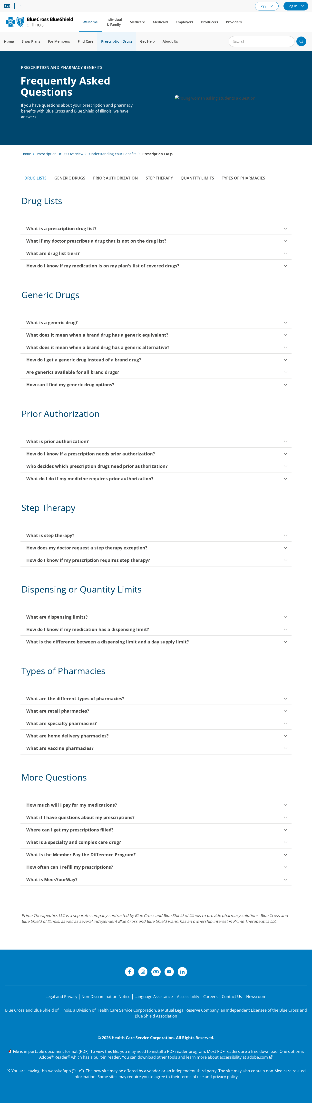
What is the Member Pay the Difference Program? (81, 855)
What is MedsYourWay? (52, 879)
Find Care (85, 41)
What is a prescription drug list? (61, 228)
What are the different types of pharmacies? (75, 698)
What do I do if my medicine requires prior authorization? (90, 478)
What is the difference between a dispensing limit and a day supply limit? (107, 642)
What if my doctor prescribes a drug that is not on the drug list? (96, 241)
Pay (264, 6)
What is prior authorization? (57, 441)
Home (9, 41)
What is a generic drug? (52, 322)
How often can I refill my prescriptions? (69, 867)
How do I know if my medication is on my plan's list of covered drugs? (102, 266)
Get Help (147, 41)
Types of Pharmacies (243, 178)
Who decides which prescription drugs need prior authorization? (97, 466)
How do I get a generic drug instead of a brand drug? (83, 360)
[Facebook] (129, 972)
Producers (209, 22)
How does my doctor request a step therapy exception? (86, 548)
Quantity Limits (197, 178)
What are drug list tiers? (53, 253)
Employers (184, 22)
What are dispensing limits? (57, 617)
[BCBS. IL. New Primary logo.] (39, 22)
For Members (59, 41)
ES (20, 6)
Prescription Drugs (116, 41)
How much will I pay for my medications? (71, 805)
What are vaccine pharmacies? (60, 748)
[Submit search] (301, 41)
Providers (234, 22)
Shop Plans (31, 41)
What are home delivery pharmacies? (67, 736)
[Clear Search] (288, 41)
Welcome (90, 22)
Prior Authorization (115, 178)
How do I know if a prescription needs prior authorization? (90, 454)
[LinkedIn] (182, 972)
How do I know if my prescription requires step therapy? (88, 560)
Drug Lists (35, 178)
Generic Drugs (69, 178)
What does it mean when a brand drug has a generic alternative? (97, 347)
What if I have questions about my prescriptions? (80, 817)
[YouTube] (169, 972)
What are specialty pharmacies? (61, 723)
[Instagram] (142, 972)
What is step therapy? (50, 535)
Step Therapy (159, 178)
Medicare (137, 22)
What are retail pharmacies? (57, 711)
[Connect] (156, 972)
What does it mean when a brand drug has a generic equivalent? (97, 335)
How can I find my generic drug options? (70, 384)
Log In (293, 6)
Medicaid (160, 22)
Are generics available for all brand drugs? (72, 372)
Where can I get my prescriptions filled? (70, 830)
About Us (170, 41)
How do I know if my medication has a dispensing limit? (87, 629)
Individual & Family (114, 22)
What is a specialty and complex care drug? (73, 842)
